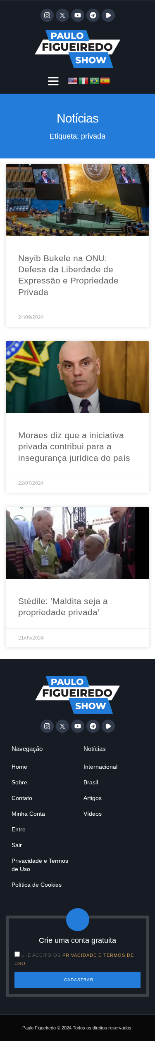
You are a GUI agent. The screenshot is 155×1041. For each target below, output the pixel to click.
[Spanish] (105, 80)
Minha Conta (28, 813)
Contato (22, 798)
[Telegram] (93, 15)
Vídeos (92, 813)
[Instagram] (47, 15)
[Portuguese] (94, 80)
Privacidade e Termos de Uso (40, 864)
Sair (17, 845)
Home (19, 766)
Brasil (90, 782)
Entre (19, 829)
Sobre (19, 782)
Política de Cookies (37, 884)
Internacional (100, 766)
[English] (73, 80)
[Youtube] (77, 15)
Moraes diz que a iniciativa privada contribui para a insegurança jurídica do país (74, 446)
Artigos (92, 798)
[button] (53, 81)
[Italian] (84, 80)
